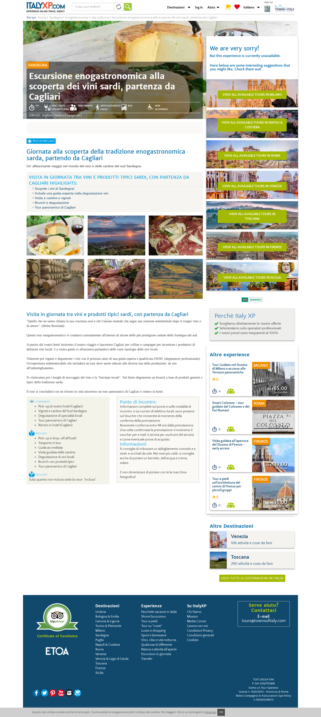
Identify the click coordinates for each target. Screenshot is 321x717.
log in (199, 7)
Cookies (192, 640)
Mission (192, 616)
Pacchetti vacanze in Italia (159, 612)
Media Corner (196, 621)
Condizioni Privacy (200, 631)
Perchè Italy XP (235, 315)
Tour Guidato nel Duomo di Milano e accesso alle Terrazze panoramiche (229, 368)
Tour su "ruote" (151, 626)
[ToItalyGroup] (279, 9)
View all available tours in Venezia (252, 186)
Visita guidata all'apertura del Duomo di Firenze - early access (230, 444)
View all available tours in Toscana (252, 216)
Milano (100, 631)
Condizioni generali (200, 635)
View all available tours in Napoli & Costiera (252, 125)
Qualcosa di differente (156, 645)
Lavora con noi (197, 626)
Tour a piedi (149, 621)
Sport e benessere (153, 635)
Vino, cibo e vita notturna (158, 640)
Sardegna (102, 635)
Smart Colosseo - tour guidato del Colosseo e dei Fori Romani (230, 406)
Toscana (101, 663)
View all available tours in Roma (252, 155)
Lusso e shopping (153, 631)
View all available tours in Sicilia (252, 277)
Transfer (147, 659)
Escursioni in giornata (156, 654)
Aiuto (211, 7)
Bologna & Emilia (107, 616)
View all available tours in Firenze (252, 247)
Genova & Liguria (107, 621)
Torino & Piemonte (108, 626)
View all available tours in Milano (252, 94)
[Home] (46, 7)
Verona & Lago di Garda (112, 659)
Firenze (100, 668)
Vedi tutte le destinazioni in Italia (252, 578)
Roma (99, 649)
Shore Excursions (153, 616)
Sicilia (99, 673)
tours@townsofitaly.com (264, 620)
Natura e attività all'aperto (159, 649)
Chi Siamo (194, 612)
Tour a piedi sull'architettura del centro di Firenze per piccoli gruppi (226, 484)
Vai (128, 7)
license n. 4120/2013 (251, 691)
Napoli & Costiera (107, 645)
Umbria (100, 612)
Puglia (99, 640)
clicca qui (210, 712)
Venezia (100, 654)
